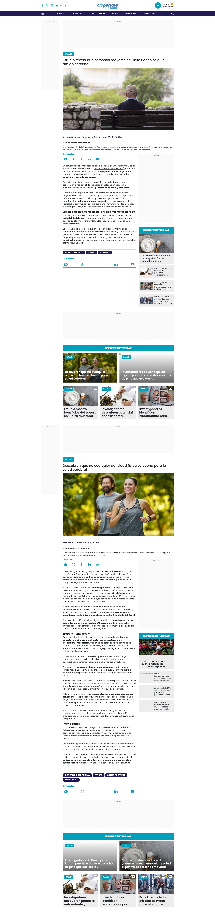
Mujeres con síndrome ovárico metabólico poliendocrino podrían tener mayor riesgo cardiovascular (154, 664)
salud (91, 252)
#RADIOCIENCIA (150, 13)
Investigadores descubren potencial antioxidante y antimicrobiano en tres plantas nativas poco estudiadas (163, 271)
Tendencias (130, 13)
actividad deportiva (77, 775)
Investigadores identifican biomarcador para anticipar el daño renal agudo (162, 285)
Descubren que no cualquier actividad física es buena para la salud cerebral (88, 375)
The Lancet (71, 779)
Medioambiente (98, 13)
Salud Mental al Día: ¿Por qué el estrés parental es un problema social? (162, 691)
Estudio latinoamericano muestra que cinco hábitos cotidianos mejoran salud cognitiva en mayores (162, 677)
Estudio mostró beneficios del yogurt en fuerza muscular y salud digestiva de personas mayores (156, 258)
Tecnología (78, 13)
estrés (98, 775)
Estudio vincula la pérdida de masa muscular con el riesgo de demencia (163, 300)
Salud (115, 13)
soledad (105, 252)
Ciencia (60, 13)
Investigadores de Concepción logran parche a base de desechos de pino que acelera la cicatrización (146, 375)
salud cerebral (116, 775)
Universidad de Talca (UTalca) (109, 168)
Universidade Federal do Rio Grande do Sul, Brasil (109, 615)
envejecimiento (74, 252)
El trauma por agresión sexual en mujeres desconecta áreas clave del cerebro (163, 705)
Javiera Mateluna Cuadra (76, 137)
